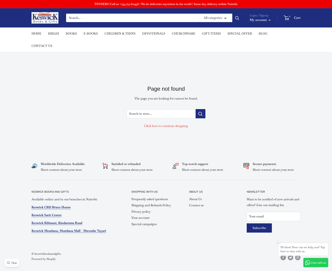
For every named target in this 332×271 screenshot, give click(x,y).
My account (259, 20)
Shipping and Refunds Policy (151, 205)
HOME (36, 33)
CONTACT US (42, 46)
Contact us (196, 205)
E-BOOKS (91, 33)
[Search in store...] (200, 113)
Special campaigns (144, 224)
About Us (195, 199)
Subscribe (259, 228)
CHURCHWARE (183, 33)
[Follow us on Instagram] (297, 257)
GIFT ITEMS (211, 33)
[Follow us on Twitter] (290, 257)
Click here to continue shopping (166, 126)
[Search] (237, 18)
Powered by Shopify (44, 259)
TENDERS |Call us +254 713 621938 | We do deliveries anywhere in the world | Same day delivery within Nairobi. (166, 4)
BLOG (263, 33)
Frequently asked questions (149, 199)
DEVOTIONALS (153, 33)
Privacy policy (141, 212)
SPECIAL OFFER (239, 33)
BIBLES (53, 33)
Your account (140, 218)
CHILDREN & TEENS (120, 33)
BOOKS (71, 33)
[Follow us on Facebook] (283, 257)
